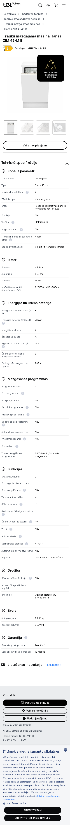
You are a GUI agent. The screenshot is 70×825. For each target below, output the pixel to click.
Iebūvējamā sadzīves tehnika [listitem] (22, 18)
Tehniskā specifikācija (19, 162)
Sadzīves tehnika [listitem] (32, 13)
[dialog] (35, 785)
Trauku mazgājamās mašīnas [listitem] (22, 23)
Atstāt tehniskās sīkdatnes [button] (32, 817)
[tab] (35, 417)
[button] (35, 803)
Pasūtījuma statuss (37, 702)
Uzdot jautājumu (37, 718)
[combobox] (65, 750)
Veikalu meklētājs (37, 710)
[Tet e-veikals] (11, 5)
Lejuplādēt (54, 665)
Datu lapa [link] (20, 48)
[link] (8, 48)
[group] (35, 85)
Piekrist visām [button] (33, 810)
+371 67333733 (22, 725)
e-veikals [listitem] (10, 13)
